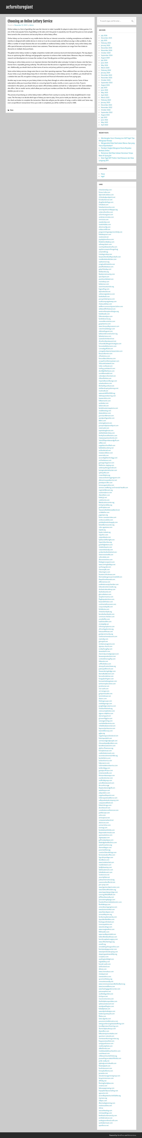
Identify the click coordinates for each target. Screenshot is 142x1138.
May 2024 (104, 65)
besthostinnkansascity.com (108, 1115)
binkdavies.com (104, 609)
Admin (31, 25)
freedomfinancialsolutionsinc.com (110, 902)
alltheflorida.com (104, 1048)
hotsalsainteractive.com (107, 207)
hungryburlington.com (106, 679)
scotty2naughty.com (105, 649)
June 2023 (104, 90)
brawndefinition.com (106, 602)
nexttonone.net (104, 875)
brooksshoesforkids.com (107, 830)
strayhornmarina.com (106, 597)
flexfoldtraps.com (104, 904)
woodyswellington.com (106, 1006)
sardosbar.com (103, 403)
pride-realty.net (104, 1061)
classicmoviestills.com (106, 554)
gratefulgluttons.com (106, 545)
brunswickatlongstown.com (108, 681)
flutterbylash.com (104, 1066)
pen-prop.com (104, 885)
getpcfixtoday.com (105, 269)
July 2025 (104, 40)
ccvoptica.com (103, 956)
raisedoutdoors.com (105, 383)
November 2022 (106, 107)
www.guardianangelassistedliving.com (111, 1023)
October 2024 (105, 53)
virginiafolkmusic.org (106, 490)
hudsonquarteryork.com (107, 1014)
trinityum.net (103, 996)
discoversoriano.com (105, 559)
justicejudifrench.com (106, 669)
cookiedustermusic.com (106, 753)
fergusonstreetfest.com (106, 1041)
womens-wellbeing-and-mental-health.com (113, 487)
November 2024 (106, 50)
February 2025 (106, 43)
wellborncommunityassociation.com (111, 306)
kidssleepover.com (105, 234)
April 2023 (104, 95)
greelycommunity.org (106, 634)
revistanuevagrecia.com (107, 644)
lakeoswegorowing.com (106, 1088)
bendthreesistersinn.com (107, 746)
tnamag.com (103, 827)
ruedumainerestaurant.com (108, 636)
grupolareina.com (105, 324)
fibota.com (102, 1016)
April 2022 (104, 125)
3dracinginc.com (104, 572)
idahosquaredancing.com (107, 396)
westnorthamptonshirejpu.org (109, 311)
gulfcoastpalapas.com (106, 840)
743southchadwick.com (106, 363)
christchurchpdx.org (105, 612)
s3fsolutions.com (104, 356)
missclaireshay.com (105, 190)
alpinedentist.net (104, 291)
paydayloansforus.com (106, 239)
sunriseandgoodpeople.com (108, 741)
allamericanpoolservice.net (108, 480)
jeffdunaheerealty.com (106, 897)
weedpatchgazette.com (106, 418)
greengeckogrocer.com (106, 463)
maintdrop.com (104, 281)
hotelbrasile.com (104, 314)
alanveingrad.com (105, 716)
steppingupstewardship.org (108, 954)
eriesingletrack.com (105, 423)
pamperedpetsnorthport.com (108, 425)
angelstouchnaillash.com (107, 445)
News (11, 110)
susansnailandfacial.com (107, 882)
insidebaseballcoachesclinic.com (109, 1051)
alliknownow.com (104, 582)
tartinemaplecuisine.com (107, 683)
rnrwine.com (103, 1086)
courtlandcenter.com (106, 778)
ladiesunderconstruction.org (108, 334)
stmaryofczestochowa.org (107, 666)
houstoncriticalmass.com (107, 574)
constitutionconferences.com (108, 810)
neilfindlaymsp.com (105, 780)
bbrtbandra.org (104, 272)
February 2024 (106, 70)
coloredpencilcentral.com (107, 376)
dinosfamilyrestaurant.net (107, 341)
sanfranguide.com (105, 567)
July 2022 (104, 117)
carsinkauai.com (104, 1053)
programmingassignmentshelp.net (110, 232)
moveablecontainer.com (107, 321)
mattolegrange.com (105, 703)
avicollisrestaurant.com (106, 783)
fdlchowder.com (104, 932)
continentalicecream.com (107, 604)
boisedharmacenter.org (106, 525)
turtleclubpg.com (104, 768)
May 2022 (104, 122)
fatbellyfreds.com (104, 1009)
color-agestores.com (105, 527)
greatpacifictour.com (106, 770)
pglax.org (102, 733)
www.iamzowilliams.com (107, 986)
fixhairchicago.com (105, 805)
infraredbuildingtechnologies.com (110, 343)
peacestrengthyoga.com (107, 899)
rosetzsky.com (103, 639)
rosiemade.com (104, 428)
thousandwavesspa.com (107, 775)
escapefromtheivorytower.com (109, 361)
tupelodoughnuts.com (106, 430)
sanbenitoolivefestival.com (108, 552)
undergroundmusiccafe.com (108, 1120)
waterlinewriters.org (105, 845)
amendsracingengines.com (108, 907)
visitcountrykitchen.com (107, 711)
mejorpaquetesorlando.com (108, 438)
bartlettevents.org (105, 319)
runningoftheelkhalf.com (107, 894)
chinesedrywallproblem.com (108, 743)
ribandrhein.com (104, 495)
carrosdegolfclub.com (106, 348)
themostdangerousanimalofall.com (110, 577)
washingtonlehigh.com (106, 959)
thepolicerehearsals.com (107, 579)
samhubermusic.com (106, 1123)
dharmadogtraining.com (107, 1103)
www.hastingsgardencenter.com (109, 989)
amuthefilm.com (104, 619)
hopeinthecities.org (105, 542)
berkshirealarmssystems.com (108, 408)
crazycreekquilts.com (106, 607)
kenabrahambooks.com (106, 614)
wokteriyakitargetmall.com (107, 468)
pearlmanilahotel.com (106, 279)
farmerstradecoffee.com (107, 855)
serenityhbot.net (104, 877)
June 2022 (104, 120)
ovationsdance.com (105, 492)
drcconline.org (103, 785)
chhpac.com (103, 1100)
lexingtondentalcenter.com (108, 470)
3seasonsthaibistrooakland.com (109, 510)
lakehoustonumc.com (106, 870)
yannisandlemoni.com (106, 415)
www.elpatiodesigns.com (107, 1011)
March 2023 (105, 97)
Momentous (132, 1135)
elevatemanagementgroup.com (109, 1076)
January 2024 (105, 73)
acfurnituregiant (19, 7)
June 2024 (104, 63)
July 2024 (104, 60)
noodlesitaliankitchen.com (107, 259)
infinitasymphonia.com (106, 626)
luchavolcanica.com (105, 760)
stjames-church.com (105, 646)
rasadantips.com (104, 222)
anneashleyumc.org (105, 914)
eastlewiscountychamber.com (109, 584)
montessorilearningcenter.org (109, 1038)
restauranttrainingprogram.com (109, 478)
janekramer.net (104, 686)
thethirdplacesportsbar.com (108, 1001)
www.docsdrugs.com (105, 927)
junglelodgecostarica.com (107, 706)
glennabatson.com (105, 594)
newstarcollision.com (106, 453)
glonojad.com (103, 641)
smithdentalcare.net (105, 1118)
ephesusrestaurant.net (106, 1004)
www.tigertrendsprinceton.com (109, 887)
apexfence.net (104, 1125)
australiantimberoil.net (106, 339)
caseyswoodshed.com (106, 803)
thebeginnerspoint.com (107, 562)
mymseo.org (103, 1098)
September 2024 (106, 55)
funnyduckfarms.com (106, 1071)
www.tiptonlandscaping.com (108, 952)
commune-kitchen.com (106, 616)
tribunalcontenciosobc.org (107, 587)
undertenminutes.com (106, 217)
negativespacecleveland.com (108, 736)
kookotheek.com (104, 296)
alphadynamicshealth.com (107, 1063)
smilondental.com (105, 450)
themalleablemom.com (106, 674)
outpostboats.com (105, 537)
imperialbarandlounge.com (108, 381)
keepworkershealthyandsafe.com (110, 257)
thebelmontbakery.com (106, 242)
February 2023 (106, 100)
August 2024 (105, 58)
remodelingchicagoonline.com (109, 947)
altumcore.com (104, 822)
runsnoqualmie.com (105, 924)
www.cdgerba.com (105, 1019)
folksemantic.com (105, 401)
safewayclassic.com (105, 244)
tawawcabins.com (105, 398)
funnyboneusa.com (105, 750)
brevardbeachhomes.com (107, 358)
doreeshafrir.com (104, 651)
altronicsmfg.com (104, 227)
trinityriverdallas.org (105, 505)
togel (102, 176)
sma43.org (102, 944)
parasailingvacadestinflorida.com (110, 1058)
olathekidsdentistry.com (107, 433)
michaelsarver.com (105, 460)
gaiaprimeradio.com (105, 693)
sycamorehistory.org (105, 979)
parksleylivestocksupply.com (108, 522)
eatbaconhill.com (104, 229)
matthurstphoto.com (105, 1046)
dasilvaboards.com (105, 592)
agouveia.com (103, 1093)
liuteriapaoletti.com (105, 738)
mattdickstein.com (105, 865)
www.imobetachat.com (106, 862)
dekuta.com (103, 969)
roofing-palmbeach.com (107, 368)
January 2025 (105, 45)
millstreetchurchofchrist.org (108, 1056)
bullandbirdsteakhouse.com (108, 937)
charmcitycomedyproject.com (109, 654)
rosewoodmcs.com (105, 976)
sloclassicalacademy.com (107, 589)
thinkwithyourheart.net (106, 386)
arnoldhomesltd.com (105, 373)
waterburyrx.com (104, 790)
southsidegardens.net (106, 994)
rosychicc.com (103, 535)
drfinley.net (102, 1081)
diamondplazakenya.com (107, 1028)
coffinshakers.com (105, 664)
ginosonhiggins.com (105, 718)
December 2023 (106, 75)
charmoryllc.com (104, 569)
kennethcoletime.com (106, 676)
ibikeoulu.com (103, 661)
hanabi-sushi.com (105, 964)
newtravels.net (104, 237)
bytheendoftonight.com (107, 540)
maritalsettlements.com (107, 723)
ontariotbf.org (103, 252)
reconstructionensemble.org (108, 755)
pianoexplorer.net (105, 991)
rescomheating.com (105, 1110)
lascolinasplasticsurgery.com (108, 939)
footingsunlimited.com (106, 922)
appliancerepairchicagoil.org (108, 249)
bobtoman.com (104, 284)
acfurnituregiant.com (106, 214)
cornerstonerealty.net (106, 981)
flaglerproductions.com (106, 599)
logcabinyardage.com (106, 857)
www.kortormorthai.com (107, 909)
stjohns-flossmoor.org (106, 748)
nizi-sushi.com (103, 688)
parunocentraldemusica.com (108, 1021)
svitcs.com (102, 815)
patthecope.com (104, 813)
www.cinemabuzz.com (106, 971)
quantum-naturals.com (106, 1036)
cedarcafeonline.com (106, 212)
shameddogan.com (105, 847)
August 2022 (105, 115)
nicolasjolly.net (104, 624)
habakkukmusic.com (105, 872)
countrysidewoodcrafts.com (108, 247)
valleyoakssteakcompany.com (109, 800)
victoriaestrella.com (105, 773)
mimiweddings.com (105, 1113)
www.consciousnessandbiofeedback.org (112, 984)
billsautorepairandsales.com (108, 1033)
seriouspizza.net (104, 818)
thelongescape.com (105, 701)
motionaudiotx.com (105, 1105)
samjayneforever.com (106, 1043)
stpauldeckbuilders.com (106, 919)
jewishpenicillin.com (105, 482)
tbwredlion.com (104, 1031)
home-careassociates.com (107, 517)
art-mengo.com (104, 691)
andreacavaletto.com (106, 520)
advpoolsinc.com (104, 793)
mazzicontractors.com (106, 999)
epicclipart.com (104, 276)
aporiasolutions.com (105, 835)
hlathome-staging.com (106, 465)
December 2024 (106, 48)
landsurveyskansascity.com (108, 917)
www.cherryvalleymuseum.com (109, 326)
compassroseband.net (106, 820)
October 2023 (106, 80)
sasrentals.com (104, 455)
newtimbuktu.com (105, 224)
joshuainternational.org (106, 880)
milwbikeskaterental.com (107, 726)
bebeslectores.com (105, 336)
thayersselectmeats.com (107, 832)
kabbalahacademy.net (106, 448)
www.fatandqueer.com (106, 912)
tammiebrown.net (105, 696)
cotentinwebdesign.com (107, 329)
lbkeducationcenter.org (106, 502)
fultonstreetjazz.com (105, 316)
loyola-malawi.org (105, 532)
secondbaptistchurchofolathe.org (110, 1095)
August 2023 (105, 85)
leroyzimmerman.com (106, 1078)
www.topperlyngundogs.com (108, 892)
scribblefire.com (104, 512)
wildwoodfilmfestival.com (107, 309)
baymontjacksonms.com (107, 728)
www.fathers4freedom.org (107, 889)
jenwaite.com (103, 1073)
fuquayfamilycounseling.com (108, 1091)
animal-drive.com (105, 825)
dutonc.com (103, 698)
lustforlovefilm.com (105, 621)
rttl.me (101, 1108)
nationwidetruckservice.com (108, 765)
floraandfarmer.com (105, 353)
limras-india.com (104, 192)
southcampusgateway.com (108, 301)
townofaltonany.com (106, 731)
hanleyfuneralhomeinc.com (108, 435)
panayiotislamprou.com (107, 299)
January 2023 (105, 102)
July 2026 (104, 35)
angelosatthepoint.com (106, 795)
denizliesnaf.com (104, 808)
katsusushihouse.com (106, 631)
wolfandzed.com (104, 966)
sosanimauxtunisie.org (106, 286)
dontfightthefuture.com (106, 371)
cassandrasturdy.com (106, 549)
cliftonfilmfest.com (105, 378)
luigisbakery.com (104, 961)
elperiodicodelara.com (106, 195)
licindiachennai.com (105, 200)
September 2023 (106, 82)
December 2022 (106, 105)
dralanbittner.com (105, 413)
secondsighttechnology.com (108, 458)
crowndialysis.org (104, 475)
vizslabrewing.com (105, 410)
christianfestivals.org (105, 708)
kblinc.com (102, 420)
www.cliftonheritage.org (107, 942)
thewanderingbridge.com (107, 671)
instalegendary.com (105, 254)
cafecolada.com (104, 557)
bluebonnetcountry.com (107, 274)
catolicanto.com (104, 500)
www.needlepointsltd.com (107, 934)
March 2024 (105, 68)
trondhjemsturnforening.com (108, 1026)
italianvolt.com (104, 406)
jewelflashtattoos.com (106, 267)
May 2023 (104, 92)
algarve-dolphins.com (106, 713)
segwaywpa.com (104, 837)
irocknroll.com (103, 391)
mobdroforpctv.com (105, 547)
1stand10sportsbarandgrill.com (109, 440)
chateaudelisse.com (105, 304)
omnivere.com (103, 219)
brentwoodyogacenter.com (108, 949)
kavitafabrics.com (105, 758)
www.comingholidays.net (107, 564)
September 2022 (106, 112)
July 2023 (104, 87)
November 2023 (106, 78)
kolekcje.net (103, 497)
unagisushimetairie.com (107, 264)
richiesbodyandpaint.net (107, 197)
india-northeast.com (105, 366)
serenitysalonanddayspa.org (108, 209)
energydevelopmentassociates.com (110, 351)
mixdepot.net (103, 974)
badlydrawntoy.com (105, 867)
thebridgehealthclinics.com (108, 842)
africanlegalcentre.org (106, 629)
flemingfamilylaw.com (106, 1083)
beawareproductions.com (107, 656)
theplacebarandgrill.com (107, 788)
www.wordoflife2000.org (107, 393)
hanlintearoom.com (105, 1068)
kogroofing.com (104, 289)
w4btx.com (102, 443)
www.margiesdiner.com (106, 929)
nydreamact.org (104, 262)
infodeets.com (103, 205)
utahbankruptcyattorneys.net (108, 388)
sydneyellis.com (104, 473)
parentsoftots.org (104, 850)
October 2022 (105, 110)
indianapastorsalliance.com (108, 798)
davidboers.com (104, 860)
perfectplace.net (104, 507)
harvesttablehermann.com (107, 346)
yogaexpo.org (103, 515)
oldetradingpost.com (106, 331)
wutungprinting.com (105, 721)
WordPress (120, 1135)
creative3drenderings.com (107, 852)
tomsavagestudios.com (106, 485)
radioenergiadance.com (107, 294)
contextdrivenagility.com (107, 659)
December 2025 (106, 38)
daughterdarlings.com (106, 202)
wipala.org (102, 530)
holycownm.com (104, 763)
